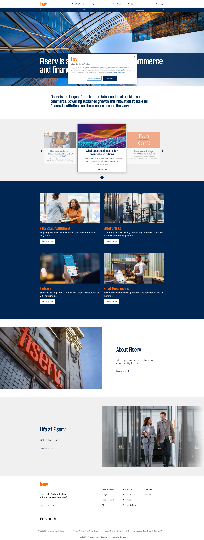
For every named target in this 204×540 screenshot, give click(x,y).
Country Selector (130, 505)
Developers (117, 4)
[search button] (157, 4)
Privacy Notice (78, 531)
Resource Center (108, 500)
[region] (102, 69)
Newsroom (127, 490)
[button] (40, 10)
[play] (102, 177)
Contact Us (149, 490)
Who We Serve (78, 4)
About (104, 4)
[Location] (162, 4)
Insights (93, 4)
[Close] (134, 56)
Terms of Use (159, 531)
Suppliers (127, 495)
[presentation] (41, 149)
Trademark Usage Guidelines (139, 531)
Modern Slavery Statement (114, 531)
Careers (131, 4)
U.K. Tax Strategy (94, 531)
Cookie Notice (113, 72)
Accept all (110, 78)
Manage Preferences (94, 78)
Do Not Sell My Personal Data (87, 537)
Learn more (47, 241)
